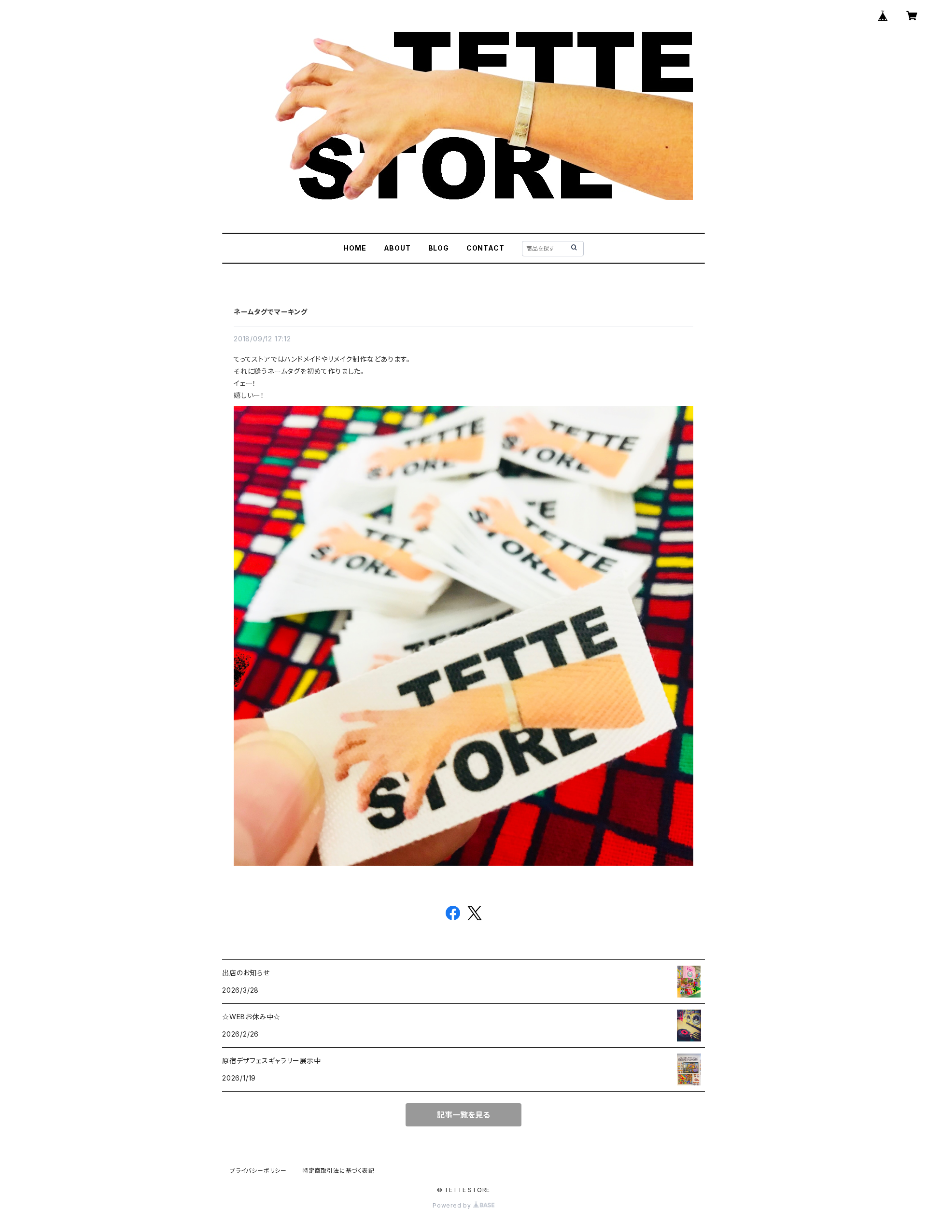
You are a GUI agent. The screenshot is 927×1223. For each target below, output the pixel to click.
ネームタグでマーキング (271, 312)
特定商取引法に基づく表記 (338, 1170)
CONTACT (485, 248)
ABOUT (397, 248)
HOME (354, 248)
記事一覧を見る (463, 1115)
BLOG (438, 248)
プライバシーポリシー (258, 1170)
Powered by (453, 1205)
